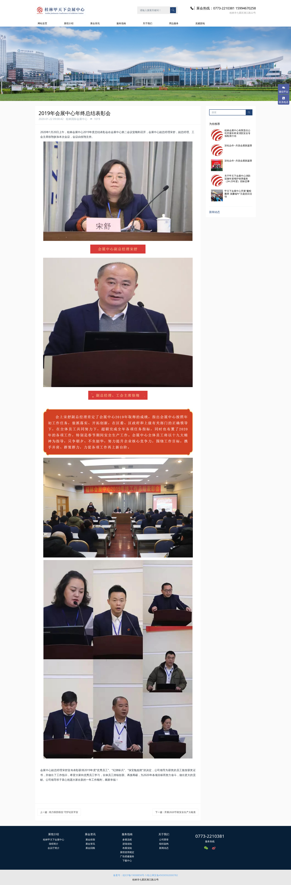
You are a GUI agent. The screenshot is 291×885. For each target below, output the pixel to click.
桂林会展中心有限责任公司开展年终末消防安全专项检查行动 (237, 133)
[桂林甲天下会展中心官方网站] (60, 10)
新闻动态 (214, 212)
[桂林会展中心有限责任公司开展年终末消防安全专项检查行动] (217, 135)
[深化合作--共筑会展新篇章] (217, 150)
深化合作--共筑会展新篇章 (238, 145)
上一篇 (59, 812)
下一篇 (175, 812)
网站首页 (42, 23)
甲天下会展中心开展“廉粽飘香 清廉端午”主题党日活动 (238, 193)
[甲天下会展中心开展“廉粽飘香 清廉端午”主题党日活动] (217, 195)
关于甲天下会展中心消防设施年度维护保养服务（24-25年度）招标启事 (237, 178)
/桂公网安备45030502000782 (162, 875)
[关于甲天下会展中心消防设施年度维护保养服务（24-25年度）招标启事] (217, 180)
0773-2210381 (209, 836)
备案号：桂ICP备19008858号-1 (129, 875)
